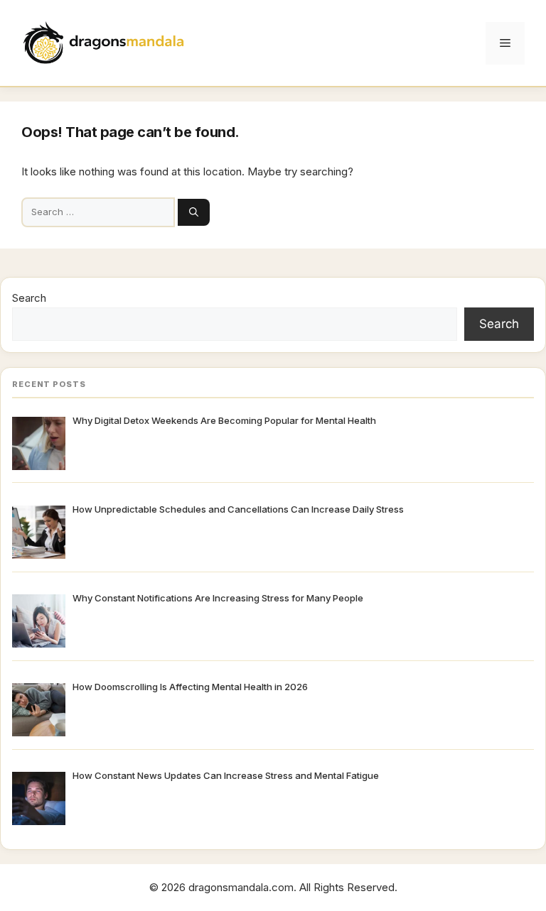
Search (29, 298)
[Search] (194, 212)
